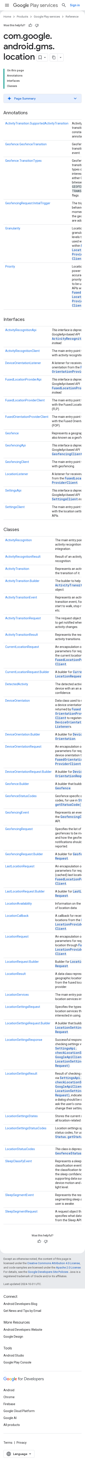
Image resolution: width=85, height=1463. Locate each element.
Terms (7, 1442)
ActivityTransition (17, 568)
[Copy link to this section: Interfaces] (29, 319)
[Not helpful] (37, 25)
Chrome (9, 1397)
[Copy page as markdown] (54, 57)
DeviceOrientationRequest (23, 746)
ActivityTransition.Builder (22, 581)
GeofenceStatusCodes (21, 796)
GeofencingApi (15, 445)
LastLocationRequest (19, 866)
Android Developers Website (22, 1329)
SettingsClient (65, 499)
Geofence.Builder (17, 784)
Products (22, 16)
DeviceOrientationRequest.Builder (28, 771)
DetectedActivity (16, 684)
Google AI (10, 1418)
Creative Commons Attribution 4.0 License (53, 1263)
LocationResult (15, 974)
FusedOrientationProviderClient (26, 416)
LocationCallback (17, 915)
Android (8, 1390)
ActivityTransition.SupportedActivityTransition (36, 123)
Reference (72, 16)
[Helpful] (30, 25)
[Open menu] (7, 5)
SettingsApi (13, 490)
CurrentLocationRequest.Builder (27, 672)
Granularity (12, 228)
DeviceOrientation (17, 700)
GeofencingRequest (19, 829)
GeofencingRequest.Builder (24, 854)
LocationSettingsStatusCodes (25, 1128)
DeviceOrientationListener (23, 363)
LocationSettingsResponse (23, 1039)
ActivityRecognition (18, 540)
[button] (42, 98)
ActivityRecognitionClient (22, 351)
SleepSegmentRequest (21, 1211)
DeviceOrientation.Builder (22, 734)
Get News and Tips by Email (22, 1311)
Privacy (22, 1442)
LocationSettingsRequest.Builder (27, 1023)
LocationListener (16, 474)
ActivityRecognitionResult (23, 556)
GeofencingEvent (17, 812)
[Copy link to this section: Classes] (23, 530)
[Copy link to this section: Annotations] (32, 113)
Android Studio (13, 1355)
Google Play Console (17, 1362)
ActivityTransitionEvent (21, 597)
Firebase (9, 1404)
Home (7, 16)
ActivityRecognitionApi (20, 330)
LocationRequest (17, 936)
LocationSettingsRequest (22, 1007)
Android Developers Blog (20, 1304)
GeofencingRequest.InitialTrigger (27, 203)
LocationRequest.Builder (22, 961)
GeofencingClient (67, 454)
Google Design (13, 1336)
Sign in (75, 5)
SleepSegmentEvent (19, 1195)
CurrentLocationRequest (22, 647)
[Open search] (63, 5)
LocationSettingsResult (21, 1073)
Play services (44, 5)
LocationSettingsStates (21, 1116)
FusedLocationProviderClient (25, 400)
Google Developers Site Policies (48, 1271)
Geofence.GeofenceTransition (26, 144)
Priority (10, 266)
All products (11, 1425)
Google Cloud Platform (19, 1411)
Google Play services (47, 16)
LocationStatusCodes (20, 1149)
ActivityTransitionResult (21, 634)
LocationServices (17, 994)
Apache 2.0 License (68, 1267)
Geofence (12, 433)
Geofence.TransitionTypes (23, 160)
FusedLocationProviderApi (23, 379)
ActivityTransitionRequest (23, 618)
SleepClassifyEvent (18, 1161)
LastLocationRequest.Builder (25, 891)
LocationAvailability (18, 903)
